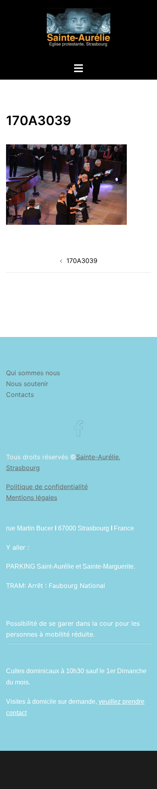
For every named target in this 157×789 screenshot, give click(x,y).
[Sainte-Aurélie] (78, 31)
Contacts (20, 394)
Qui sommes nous (33, 373)
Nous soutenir (27, 384)
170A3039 (81, 261)
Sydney (78, 775)
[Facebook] (78, 433)
